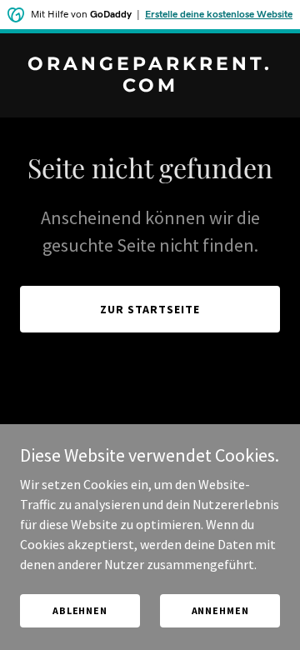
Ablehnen (80, 610)
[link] (150, 86)
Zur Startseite (150, 309)
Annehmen (220, 610)
